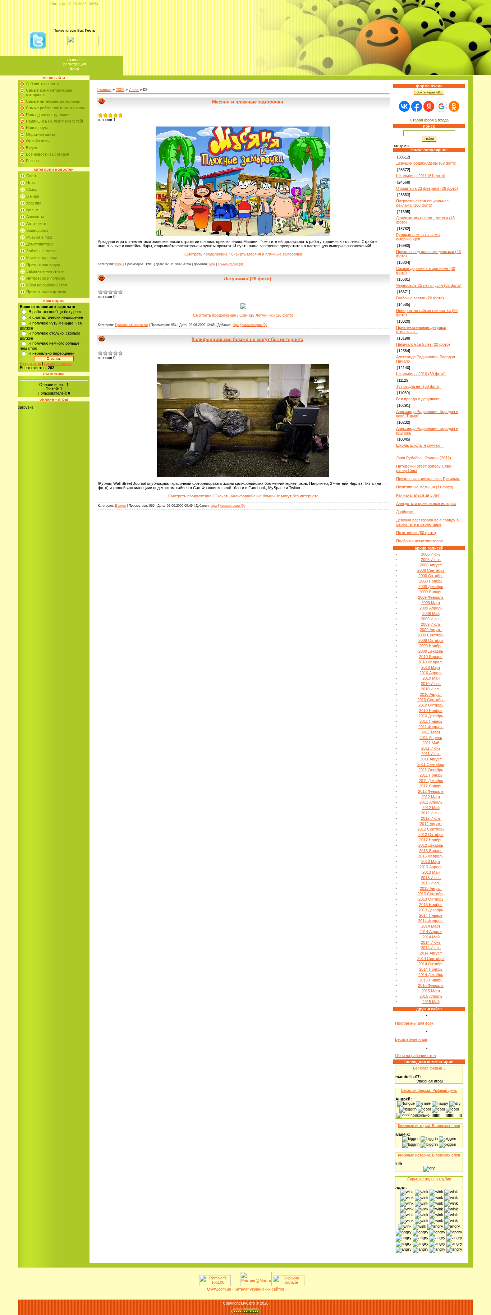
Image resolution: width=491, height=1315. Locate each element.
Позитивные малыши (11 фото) (424, 487)
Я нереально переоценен (51, 353)
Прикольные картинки (46, 292)
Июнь (134, 89)
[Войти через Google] (441, 106)
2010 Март (430, 667)
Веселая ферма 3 (429, 1068)
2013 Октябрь (431, 899)
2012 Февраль (431, 791)
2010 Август (431, 694)
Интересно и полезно (45, 278)
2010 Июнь (431, 683)
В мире (32, 196)
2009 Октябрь (431, 640)
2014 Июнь (431, 942)
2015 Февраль (431, 985)
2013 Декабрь (430, 910)
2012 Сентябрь (431, 829)
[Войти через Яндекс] (428, 106)
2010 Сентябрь (431, 700)
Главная (74, 60)
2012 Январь (430, 786)
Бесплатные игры (411, 1039)
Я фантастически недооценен (55, 317)
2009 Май (431, 613)
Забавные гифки (41, 251)
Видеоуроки (37, 230)
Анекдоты (35, 217)
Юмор (31, 189)
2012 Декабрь (430, 845)
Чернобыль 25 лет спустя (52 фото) (429, 285)
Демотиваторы (39, 244)
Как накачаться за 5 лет (418, 495)
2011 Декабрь (431, 780)
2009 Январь (430, 592)
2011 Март (431, 732)
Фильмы (33, 210)
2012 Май (431, 807)
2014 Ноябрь (430, 969)
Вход (74, 68)
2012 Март (430, 797)
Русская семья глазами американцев (418, 237)
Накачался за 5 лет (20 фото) (423, 344)
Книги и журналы (41, 258)
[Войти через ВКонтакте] (404, 106)
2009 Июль (431, 624)
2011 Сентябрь (430, 764)
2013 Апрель (430, 867)
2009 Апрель (430, 608)
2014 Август (431, 953)
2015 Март (430, 991)
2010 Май (431, 678)
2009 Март (430, 603)
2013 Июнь (431, 877)
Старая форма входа (429, 120)
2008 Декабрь (430, 586)
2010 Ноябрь (430, 710)
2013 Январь (430, 851)
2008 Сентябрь (431, 570)
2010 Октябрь (431, 705)
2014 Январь (430, 915)
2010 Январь (430, 656)
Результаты (30, 363)
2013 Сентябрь (431, 894)
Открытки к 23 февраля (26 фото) (427, 188)
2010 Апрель (430, 673)
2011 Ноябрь (430, 775)
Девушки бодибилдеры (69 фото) (426, 163)
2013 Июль (431, 883)
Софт (31, 176)
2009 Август (431, 629)
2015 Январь (430, 980)
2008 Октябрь (431, 576)
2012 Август (431, 824)
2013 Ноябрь (430, 904)
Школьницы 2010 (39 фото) (421, 374)
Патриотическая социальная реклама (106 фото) (422, 203)
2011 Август (431, 759)
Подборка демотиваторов (419, 541)
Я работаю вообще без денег (54, 311)
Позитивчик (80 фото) (416, 532)
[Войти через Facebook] (416, 106)
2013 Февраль (431, 856)
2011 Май (430, 743)
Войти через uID (429, 92)
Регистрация (74, 64)
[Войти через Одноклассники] (454, 106)
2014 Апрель (430, 931)
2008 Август (431, 565)
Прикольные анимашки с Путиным (428, 479)
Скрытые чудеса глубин (429, 1179)
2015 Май (431, 1001)
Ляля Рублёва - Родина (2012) (423, 458)
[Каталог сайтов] (235, 1285)
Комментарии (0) (230, 264)
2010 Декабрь (430, 716)
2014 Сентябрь (431, 958)
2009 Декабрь (430, 651)
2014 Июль (431, 948)
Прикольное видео (43, 264)
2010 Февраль (431, 662)
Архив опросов (58, 363)
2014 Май (431, 937)
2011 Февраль (431, 727)
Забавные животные (45, 271)
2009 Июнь (431, 619)
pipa (212, 264)
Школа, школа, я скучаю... (420, 445)
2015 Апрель (430, 996)
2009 (120, 89)
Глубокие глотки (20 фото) (420, 298)
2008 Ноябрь (430, 581)
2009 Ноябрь (430, 646)
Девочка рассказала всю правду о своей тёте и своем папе (427, 522)
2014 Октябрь (431, 964)
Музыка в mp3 (39, 237)
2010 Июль (431, 689)
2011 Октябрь (430, 770)
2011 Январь (430, 721)
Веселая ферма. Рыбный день (429, 1090)
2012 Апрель (430, 802)
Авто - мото (36, 223)
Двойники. (405, 512)
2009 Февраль (431, 597)
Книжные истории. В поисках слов (429, 1125)
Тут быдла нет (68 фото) (418, 386)
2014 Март (430, 926)
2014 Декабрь (430, 975)
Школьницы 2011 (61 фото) (420, 176)
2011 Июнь (431, 748)
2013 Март (430, 861)
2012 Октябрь (431, 834)
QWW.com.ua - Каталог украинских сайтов (245, 1289)
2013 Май (431, 872)
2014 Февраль (431, 921)
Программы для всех (414, 1023)
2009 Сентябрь (431, 635)
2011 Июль (431, 753)
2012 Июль (431, 818)
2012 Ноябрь (430, 840)
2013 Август (431, 888)
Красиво (33, 203)
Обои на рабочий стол (46, 285)
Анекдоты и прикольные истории (426, 503)
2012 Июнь (431, 813)
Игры (31, 182)
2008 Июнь (431, 554)
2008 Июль (431, 559)
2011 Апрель (430, 737)
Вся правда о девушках (417, 399)
